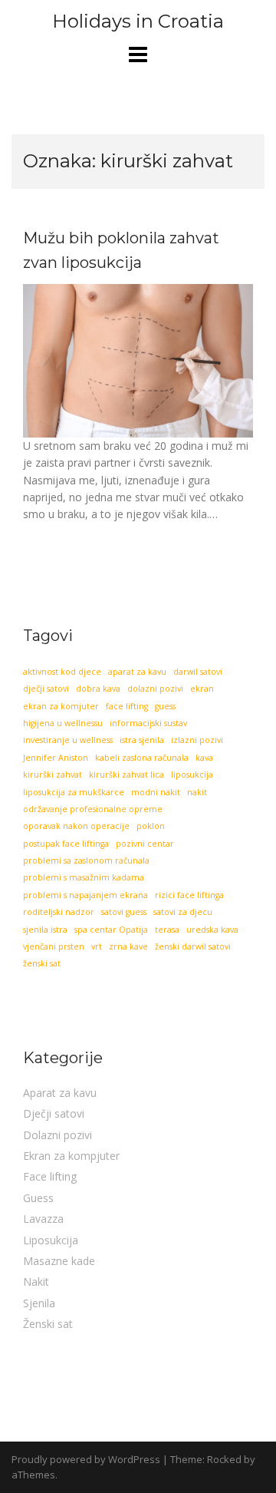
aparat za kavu (137, 671)
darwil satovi (197, 671)
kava (204, 757)
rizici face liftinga (189, 895)
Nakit (36, 1281)
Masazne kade (59, 1261)
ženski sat (42, 963)
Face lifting (50, 1176)
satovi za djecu (182, 912)
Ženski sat (48, 1323)
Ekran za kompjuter (71, 1155)
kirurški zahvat (52, 774)
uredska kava (212, 929)
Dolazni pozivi (57, 1135)
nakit (197, 792)
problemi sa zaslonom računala (86, 860)
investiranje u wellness (68, 740)
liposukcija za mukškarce (73, 792)
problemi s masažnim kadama (83, 877)
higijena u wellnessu (63, 723)
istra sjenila (142, 740)
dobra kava (98, 688)
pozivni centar (145, 843)
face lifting (127, 706)
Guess (38, 1198)
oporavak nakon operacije (76, 826)
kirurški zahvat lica (126, 774)
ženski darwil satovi (193, 946)
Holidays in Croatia (138, 21)
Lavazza (43, 1218)
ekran (202, 688)
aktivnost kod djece (62, 671)
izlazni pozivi (197, 740)
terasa (167, 929)
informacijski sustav (148, 723)
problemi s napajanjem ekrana (85, 895)
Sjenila (39, 1303)
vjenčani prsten (53, 946)
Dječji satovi (53, 1113)
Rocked (224, 1459)
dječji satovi (46, 688)
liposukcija (192, 774)
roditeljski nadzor (58, 912)
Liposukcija (50, 1240)
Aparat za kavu (60, 1092)
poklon (150, 826)
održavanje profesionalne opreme (93, 809)
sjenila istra (45, 929)
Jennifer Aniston (55, 757)
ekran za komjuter (61, 706)
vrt (96, 946)
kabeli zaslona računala (142, 757)
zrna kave (128, 946)
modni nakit (155, 792)
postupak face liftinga (66, 843)
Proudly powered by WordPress (86, 1459)
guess (165, 706)
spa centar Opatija (111, 929)
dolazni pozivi (155, 688)
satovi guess (123, 912)
